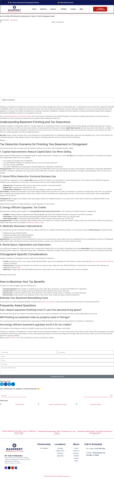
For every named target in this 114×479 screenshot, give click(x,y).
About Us (43, 9)
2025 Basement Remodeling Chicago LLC (57, 476)
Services (53, 9)
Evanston (60, 453)
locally (18, 267)
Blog (81, 9)
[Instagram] (6, 468)
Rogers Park (60, 451)
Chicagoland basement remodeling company (17, 116)
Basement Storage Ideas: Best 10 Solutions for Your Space (57, 432)
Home (34, 9)
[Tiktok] (9, 468)
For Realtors (44, 448)
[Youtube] (12, 468)
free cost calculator (49, 302)
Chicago (60, 448)
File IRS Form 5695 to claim (35, 222)
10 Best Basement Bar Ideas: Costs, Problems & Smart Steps (19, 432)
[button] (2, 384)
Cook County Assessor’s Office (101, 261)
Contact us (13, 337)
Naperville (60, 456)
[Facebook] (16, 468)
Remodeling (14, 20)
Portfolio (63, 9)
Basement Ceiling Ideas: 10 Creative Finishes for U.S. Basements (95, 432)
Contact (73, 9)
